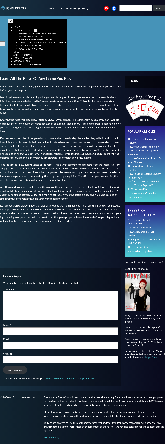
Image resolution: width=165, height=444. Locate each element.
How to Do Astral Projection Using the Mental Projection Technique (143, 150)
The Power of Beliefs (139, 246)
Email (7, 339)
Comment (9, 289)
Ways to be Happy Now (141, 251)
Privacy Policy (51, 437)
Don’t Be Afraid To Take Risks (144, 181)
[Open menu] (2, 43)
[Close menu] (10, 21)
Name (7, 324)
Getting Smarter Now (139, 227)
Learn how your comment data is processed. (70, 378)
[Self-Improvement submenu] (35, 30)
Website (7, 353)
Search (159, 8)
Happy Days (150, 357)
